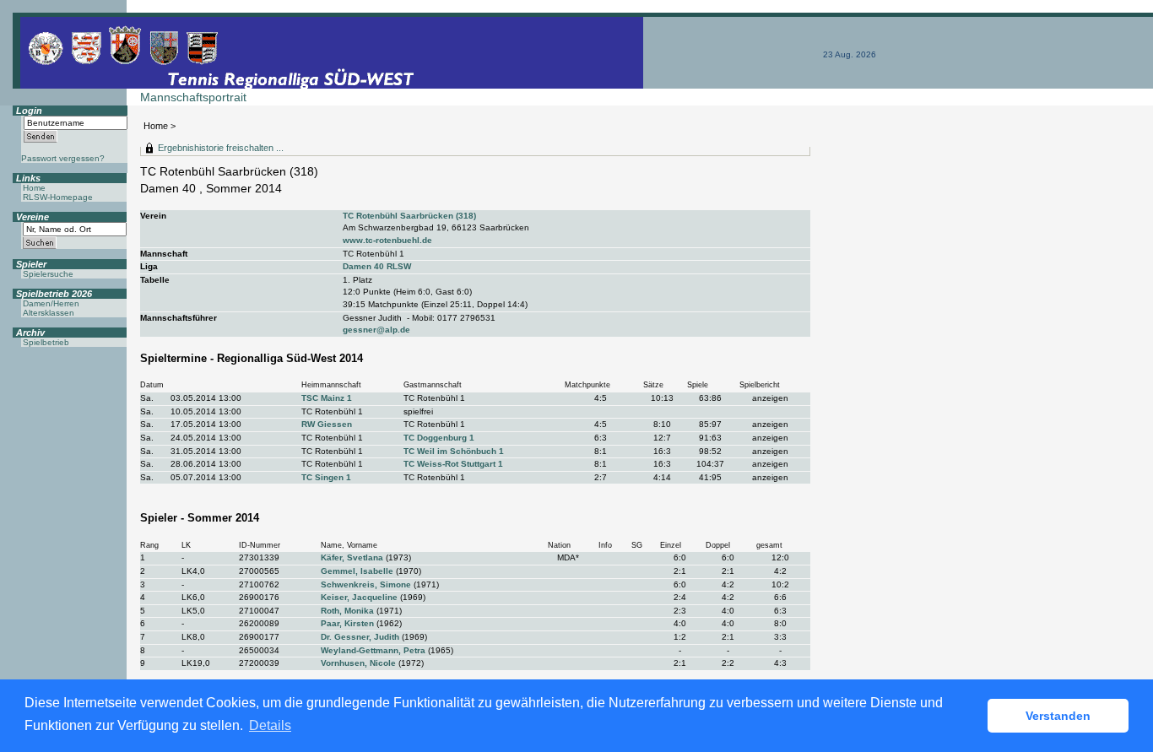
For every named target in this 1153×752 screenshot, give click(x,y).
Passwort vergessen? (63, 158)
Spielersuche (48, 274)
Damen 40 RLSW (377, 266)
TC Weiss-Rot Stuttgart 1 (453, 463)
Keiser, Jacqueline (359, 597)
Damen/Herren (51, 303)
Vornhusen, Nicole (358, 663)
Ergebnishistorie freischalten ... (221, 148)
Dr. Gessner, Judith (360, 636)
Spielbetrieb (46, 342)
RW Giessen (326, 424)
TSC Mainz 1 (326, 398)
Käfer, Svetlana (352, 557)
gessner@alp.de (376, 329)
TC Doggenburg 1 (438, 437)
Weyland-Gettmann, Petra (373, 650)
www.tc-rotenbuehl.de (387, 240)
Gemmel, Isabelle (357, 571)
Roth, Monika (347, 610)
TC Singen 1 (326, 477)
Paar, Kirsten (347, 623)
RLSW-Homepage (58, 197)
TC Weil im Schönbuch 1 (453, 451)
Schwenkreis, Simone (366, 584)
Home (155, 126)
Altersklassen (48, 312)
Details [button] (270, 725)
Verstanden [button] (1058, 715)
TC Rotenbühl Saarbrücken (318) (409, 215)
